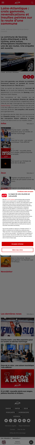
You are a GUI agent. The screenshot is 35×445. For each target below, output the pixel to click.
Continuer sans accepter (25, 191)
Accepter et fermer (17, 244)
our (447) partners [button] (10, 199)
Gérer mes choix (17, 250)
